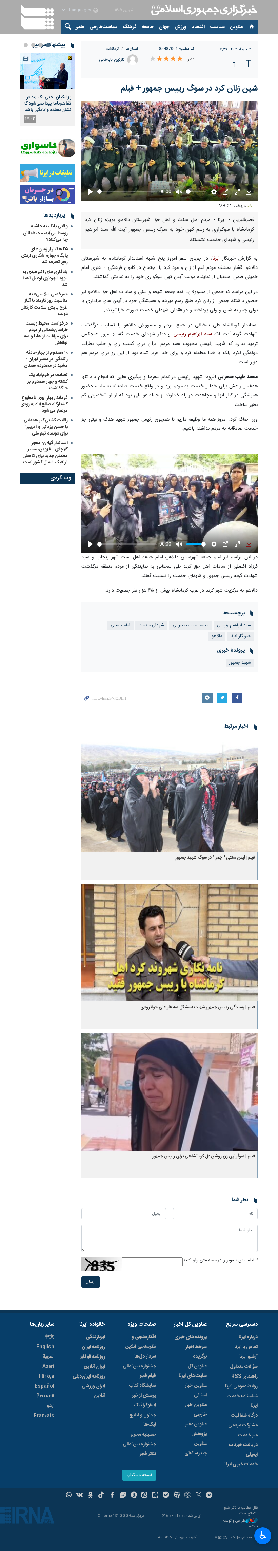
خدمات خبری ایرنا (241, 1464)
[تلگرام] (209, 1495)
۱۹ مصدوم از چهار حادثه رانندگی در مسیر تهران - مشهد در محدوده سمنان (46, 359)
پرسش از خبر (144, 1395)
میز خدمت (248, 1435)
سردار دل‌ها (145, 1356)
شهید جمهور (240, 662)
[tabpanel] (47, 89)
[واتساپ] (69, 1495)
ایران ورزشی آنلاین (93, 1391)
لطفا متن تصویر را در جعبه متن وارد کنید (220, 1260)
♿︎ (263, 1535)
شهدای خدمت (151, 625)
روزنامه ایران (93, 1347)
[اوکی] (90, 1495)
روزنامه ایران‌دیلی (89, 1376)
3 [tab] (33, 45)
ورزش (180, 27)
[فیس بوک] (112, 1495)
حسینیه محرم (143, 1434)
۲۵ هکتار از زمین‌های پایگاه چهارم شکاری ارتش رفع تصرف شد (44, 255)
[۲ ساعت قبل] (47, 71)
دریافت (233, 206)
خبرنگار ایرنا (241, 636)
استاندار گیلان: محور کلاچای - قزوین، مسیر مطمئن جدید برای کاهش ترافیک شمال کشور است (45, 452)
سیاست (217, 27)
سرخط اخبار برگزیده (196, 1352)
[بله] (166, 1495)
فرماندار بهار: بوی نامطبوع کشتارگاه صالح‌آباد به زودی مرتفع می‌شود (44, 404)
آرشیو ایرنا (248, 1357)
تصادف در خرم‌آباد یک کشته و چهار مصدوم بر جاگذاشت (47, 381)
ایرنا (203, 10)
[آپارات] (176, 1495)
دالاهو (217, 636)
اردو (50, 1406)
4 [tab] (26, 45)
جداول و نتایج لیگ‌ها (142, 1420)
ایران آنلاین (94, 1367)
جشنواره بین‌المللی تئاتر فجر (139, 1449)
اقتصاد (198, 27)
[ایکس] (198, 1495)
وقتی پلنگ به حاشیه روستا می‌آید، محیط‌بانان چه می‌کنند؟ (45, 233)
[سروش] (133, 1495)
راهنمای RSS (244, 1376)
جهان (164, 27)
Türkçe (46, 1376)
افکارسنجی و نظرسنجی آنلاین (140, 1342)
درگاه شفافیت (244, 1415)
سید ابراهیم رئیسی (192, 334)
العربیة (48, 1357)
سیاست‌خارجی (103, 27)
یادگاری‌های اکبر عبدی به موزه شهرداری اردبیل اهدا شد (45, 278)
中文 (49, 1337)
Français (44, 1416)
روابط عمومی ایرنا (241, 1386)
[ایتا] (144, 1495)
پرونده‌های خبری (190, 1337)
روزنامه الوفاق (92, 1357)
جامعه (148, 27)
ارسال (91, 1282)
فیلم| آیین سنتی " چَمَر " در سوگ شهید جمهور (215, 858)
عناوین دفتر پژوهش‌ (196, 1429)
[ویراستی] (122, 1495)
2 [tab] (41, 45)
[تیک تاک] (101, 1495)
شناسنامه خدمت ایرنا (242, 1401)
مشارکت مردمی (243, 1425)
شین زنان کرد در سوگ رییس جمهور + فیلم (189, 88)
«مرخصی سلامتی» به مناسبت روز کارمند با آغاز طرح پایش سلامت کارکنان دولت (44, 304)
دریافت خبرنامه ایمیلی (243, 1450)
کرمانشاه (112, 48)
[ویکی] (79, 1495)
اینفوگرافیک (145, 1405)
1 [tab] (48, 45)
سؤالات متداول (244, 1367)
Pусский (45, 1396)
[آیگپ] (155, 1495)
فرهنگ (130, 27)
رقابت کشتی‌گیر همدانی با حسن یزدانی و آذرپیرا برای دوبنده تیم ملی (46, 427)
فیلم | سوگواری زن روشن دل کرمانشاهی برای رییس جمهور (203, 1156)
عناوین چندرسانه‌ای (195, 1448)
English (45, 1347)
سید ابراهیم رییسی (234, 625)
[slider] (127, 544)
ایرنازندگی (95, 1337)
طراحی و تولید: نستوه (240, 1524)
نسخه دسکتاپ (139, 1475)
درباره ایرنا (248, 1337)
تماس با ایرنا (246, 1347)
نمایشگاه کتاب (142, 1386)
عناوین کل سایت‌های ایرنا (193, 1371)
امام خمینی (120, 625)
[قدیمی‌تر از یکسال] (169, 793)
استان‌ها (132, 48)
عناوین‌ (236, 27)
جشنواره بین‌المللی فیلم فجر (139, 1371)
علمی (79, 27)
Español (44, 1386)
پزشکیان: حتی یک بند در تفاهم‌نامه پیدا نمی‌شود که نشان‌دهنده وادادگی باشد (47, 104)
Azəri (48, 1367)
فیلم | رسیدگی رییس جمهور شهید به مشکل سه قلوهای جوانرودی (197, 1007)
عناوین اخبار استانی (196, 1390)
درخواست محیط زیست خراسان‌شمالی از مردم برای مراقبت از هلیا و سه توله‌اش (46, 333)
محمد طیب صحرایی (191, 625)
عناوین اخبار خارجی (196, 1410)
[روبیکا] (187, 1495)
